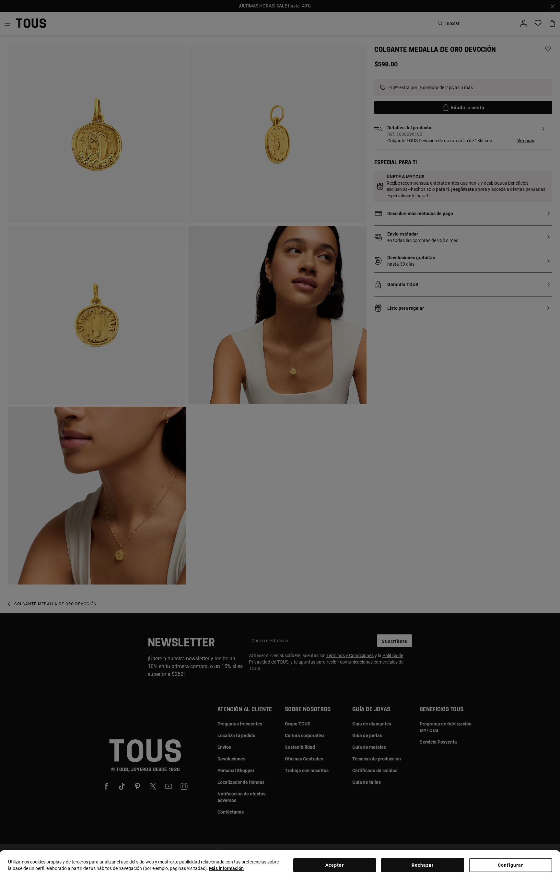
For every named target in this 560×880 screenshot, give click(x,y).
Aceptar (334, 865)
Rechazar (423, 865)
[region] (280, 865)
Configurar (510, 865)
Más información (226, 868)
